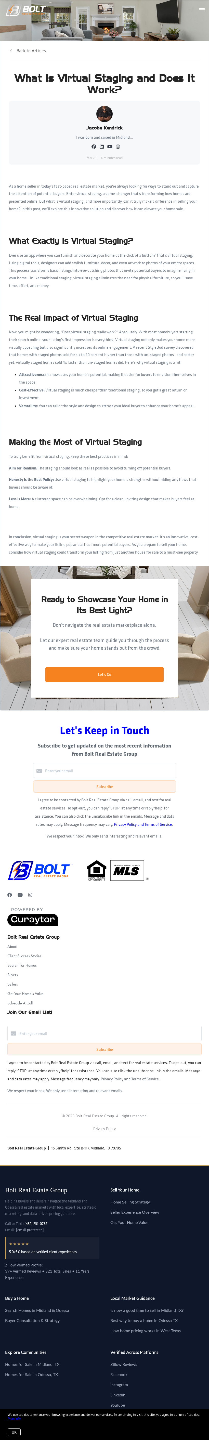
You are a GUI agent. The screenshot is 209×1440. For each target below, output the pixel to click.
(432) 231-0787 (35, 1223)
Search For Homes (22, 965)
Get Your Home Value (129, 1223)
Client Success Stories (24, 956)
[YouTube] (20, 895)
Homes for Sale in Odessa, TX (31, 1375)
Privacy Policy (104, 1128)
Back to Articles (31, 51)
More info (14, 1418)
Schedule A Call (20, 1003)
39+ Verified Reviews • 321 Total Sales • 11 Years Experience (47, 1274)
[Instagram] (30, 895)
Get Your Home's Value (25, 993)
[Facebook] (9, 895)
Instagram (119, 1385)
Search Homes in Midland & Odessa (37, 1310)
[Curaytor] (32, 924)
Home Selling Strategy (130, 1202)
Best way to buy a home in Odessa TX (144, 1321)
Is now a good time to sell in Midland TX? (147, 1310)
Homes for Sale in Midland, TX (32, 1365)
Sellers (12, 984)
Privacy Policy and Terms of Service (143, 824)
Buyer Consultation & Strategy (32, 1321)
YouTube (117, 1405)
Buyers (12, 974)
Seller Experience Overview (134, 1212)
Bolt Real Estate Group (36, 1190)
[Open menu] (202, 10)
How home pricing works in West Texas (145, 1331)
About (12, 946)
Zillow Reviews (123, 1365)
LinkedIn (117, 1395)
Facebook (118, 1375)
